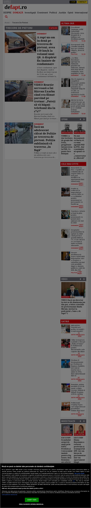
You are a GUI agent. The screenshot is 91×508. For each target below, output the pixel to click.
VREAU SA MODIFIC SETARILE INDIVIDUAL (31, 504)
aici (74, 481)
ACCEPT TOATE (31, 500)
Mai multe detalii (79, 473)
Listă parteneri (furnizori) (9, 494)
